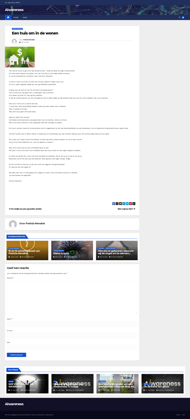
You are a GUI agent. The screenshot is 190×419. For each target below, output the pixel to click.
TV (55, 381)
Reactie (10, 278)
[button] (179, 17)
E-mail (10, 331)
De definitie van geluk (156, 386)
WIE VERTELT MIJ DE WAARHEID (20, 385)
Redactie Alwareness (76, 390)
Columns (101, 248)
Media (145, 383)
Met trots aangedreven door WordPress (17, 415)
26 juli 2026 (15, 390)
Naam (10, 319)
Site (8, 342)
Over (25, 17)
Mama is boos (61, 253)
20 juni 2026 (60, 390)
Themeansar (49, 415)
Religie (11, 381)
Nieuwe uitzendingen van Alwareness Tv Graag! (68, 385)
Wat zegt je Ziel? (125, 209)
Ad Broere (102, 381)
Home (16, 17)
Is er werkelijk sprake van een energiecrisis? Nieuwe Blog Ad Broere (116, 386)
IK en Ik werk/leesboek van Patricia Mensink (24, 252)
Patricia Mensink (17, 28)
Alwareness (14, 10)
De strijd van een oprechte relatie (26, 209)
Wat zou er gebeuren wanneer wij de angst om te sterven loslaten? (116, 253)
